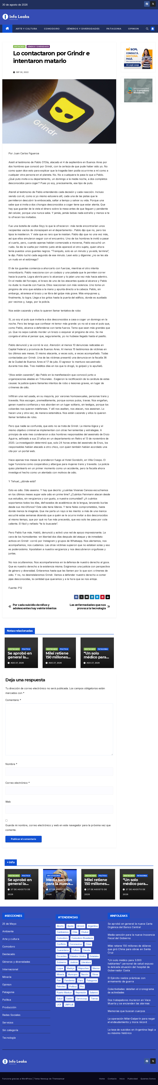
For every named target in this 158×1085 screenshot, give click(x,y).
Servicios (7, 1022)
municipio (73, 974)
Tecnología (9, 1037)
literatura (86, 962)
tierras (94, 998)
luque (60, 968)
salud (59, 998)
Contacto (112, 1078)
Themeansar (58, 1078)
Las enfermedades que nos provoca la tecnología (88, 606)
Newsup (44, 1078)
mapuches (83, 968)
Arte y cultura (26, 28)
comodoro (62, 938)
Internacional (10, 969)
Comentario (13, 700)
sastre (69, 998)
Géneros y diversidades (83, 28)
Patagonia (113, 28)
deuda (86, 950)
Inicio (122, 1078)
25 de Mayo (9, 923)
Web (8, 801)
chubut (84, 932)
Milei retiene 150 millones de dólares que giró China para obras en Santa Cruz (129, 949)
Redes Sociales (11, 1014)
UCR (59, 1004)
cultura (75, 950)
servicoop (81, 998)
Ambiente (8, 931)
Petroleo (61, 986)
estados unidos (78, 956)
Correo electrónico (17, 782)
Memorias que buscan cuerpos (126, 1011)
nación (84, 974)
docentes (62, 956)
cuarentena (63, 950)
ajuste (70, 926)
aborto (60, 926)
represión (81, 992)
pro (82, 986)
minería (60, 974)
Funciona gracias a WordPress (17, 1078)
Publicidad (133, 1078)
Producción (9, 1007)
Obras (95, 974)
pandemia (69, 980)
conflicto (61, 944)
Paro (80, 980)
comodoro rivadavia (82, 938)
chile (74, 932)
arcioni (80, 926)
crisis (88, 944)
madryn (71, 968)
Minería (6, 976)
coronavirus (76, 944)
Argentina (93, 926)
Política (26, 649)
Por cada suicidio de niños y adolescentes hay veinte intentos (34, 606)
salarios (94, 992)
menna (96, 968)
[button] (147, 28)
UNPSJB (69, 1004)
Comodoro (52, 28)
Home (102, 1078)
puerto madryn (64, 992)
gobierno (61, 962)
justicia (74, 962)
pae (59, 980)
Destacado (19, 46)
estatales (94, 956)
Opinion (133, 28)
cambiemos (63, 932)
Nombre (11, 764)
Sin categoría (53, 876)
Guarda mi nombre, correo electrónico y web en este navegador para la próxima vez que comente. (58, 827)
